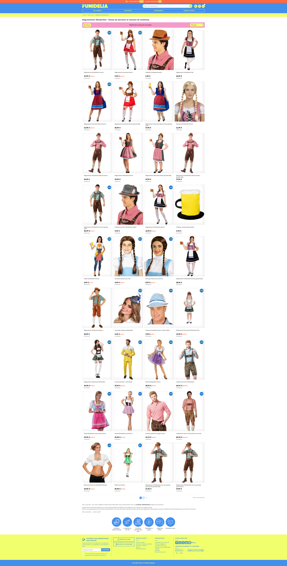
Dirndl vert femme (120, 485)
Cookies (157, 548)
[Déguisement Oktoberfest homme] (97, 50)
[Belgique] (176, 542)
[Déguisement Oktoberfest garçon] (97, 308)
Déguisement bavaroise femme (124, 72)
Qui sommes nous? (160, 552)
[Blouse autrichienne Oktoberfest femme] (97, 462)
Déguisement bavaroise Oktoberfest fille (187, 330)
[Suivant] (146, 497)
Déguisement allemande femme (124, 175)
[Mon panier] (203, 6)
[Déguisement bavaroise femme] (128, 50)
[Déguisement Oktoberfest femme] (159, 204)
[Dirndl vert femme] (128, 462)
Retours (138, 547)
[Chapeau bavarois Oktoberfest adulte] (128, 204)
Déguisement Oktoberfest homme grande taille (96, 227)
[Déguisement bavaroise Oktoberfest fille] (190, 308)
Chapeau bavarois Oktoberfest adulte (125, 227)
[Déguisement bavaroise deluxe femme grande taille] (159, 101)
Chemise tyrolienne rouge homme (155, 433)
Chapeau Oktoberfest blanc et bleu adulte (157, 330)
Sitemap (157, 550)
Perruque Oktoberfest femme (184, 124)
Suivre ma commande (124, 544)
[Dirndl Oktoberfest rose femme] (128, 411)
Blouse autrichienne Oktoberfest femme (95, 485)
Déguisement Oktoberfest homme (93, 72)
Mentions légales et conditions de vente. (160, 544)
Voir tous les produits (199, 497)
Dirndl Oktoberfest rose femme (123, 433)
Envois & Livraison (141, 545)
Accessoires (158, 10)
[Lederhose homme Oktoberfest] (190, 359)
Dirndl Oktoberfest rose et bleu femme (95, 433)
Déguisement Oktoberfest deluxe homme (96, 175)
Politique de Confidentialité (162, 547)
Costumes (127, 10)
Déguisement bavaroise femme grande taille (127, 124)
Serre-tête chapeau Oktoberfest (124, 330)
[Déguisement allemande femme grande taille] (159, 153)
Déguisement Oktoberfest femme (155, 227)
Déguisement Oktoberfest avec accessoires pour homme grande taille (157, 485)
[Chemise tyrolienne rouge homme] (159, 411)
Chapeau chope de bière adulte (185, 227)
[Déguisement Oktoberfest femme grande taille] (190, 256)
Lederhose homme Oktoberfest (185, 382)
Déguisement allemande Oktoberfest (94, 382)
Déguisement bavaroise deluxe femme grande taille (158, 124)
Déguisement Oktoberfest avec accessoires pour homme (188, 485)
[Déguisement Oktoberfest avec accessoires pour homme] (190, 462)
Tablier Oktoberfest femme (91, 278)
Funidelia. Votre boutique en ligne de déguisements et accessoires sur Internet (95, 6)
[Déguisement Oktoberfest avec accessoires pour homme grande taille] (159, 462)
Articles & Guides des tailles (144, 544)
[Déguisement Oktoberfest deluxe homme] (97, 153)
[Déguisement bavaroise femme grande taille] (128, 101)
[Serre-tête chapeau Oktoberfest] (128, 308)
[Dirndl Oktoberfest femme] (159, 359)
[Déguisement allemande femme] (128, 153)
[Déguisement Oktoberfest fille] (190, 50)
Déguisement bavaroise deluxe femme (95, 124)
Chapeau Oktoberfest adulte (153, 72)
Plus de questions (141, 548)
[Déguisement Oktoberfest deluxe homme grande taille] (190, 153)
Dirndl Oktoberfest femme (152, 382)
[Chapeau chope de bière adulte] (190, 204)
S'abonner (105, 550)
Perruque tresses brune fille (122, 278)
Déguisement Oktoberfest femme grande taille (189, 278)
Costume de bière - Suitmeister (123, 382)
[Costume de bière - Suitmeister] (128, 359)
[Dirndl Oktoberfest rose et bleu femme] (97, 411)
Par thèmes (97, 10)
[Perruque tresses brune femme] (159, 256)
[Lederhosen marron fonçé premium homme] (190, 411)
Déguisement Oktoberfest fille (184, 72)
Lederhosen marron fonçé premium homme (188, 433)
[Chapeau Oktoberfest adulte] (159, 50)
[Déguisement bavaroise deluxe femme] (97, 101)
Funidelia (84, 15)
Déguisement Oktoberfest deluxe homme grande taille (188, 176)
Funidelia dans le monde (162, 542)
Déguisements (91, 15)
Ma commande (140, 542)
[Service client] (199, 6)
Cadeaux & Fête (188, 10)
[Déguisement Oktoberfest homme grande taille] (97, 204)
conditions (87, 555)
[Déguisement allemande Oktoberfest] (97, 359)
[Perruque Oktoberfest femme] (190, 101)
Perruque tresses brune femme (154, 278)
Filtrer (88, 25)
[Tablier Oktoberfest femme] (97, 256)
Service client (125, 539)
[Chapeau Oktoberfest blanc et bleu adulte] (159, 308)
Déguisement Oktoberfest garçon (93, 330)
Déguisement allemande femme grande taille (158, 175)
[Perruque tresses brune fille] (128, 256)
